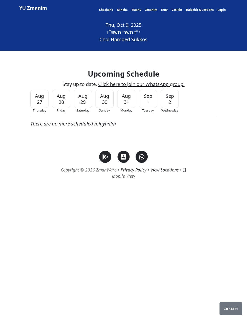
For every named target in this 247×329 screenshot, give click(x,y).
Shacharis (106, 10)
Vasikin (177, 10)
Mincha (122, 10)
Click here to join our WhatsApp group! (141, 84)
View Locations (165, 170)
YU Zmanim (33, 8)
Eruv (164, 10)
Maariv (136, 10)
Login (222, 10)
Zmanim (151, 10)
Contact (231, 308)
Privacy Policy (133, 170)
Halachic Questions (200, 10)
